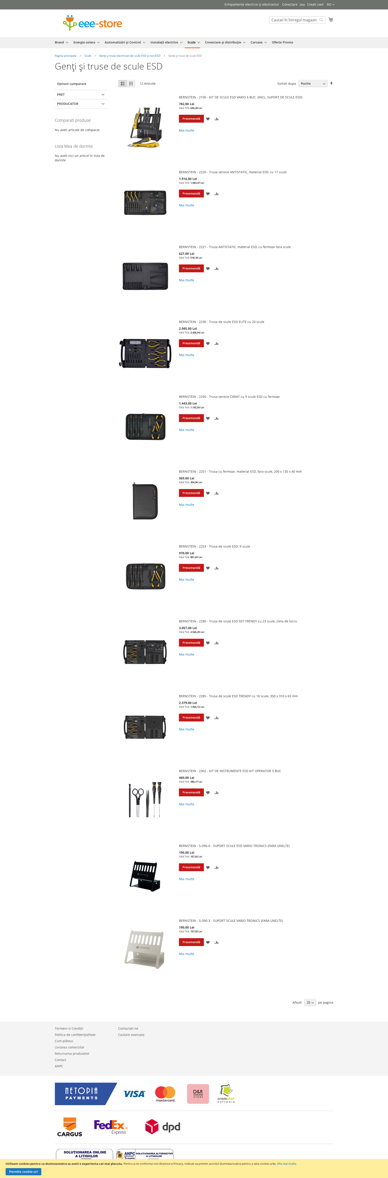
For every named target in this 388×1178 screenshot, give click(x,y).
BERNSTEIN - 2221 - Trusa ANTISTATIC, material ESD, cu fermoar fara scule (235, 247)
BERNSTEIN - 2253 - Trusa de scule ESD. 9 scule (214, 546)
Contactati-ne (128, 1028)
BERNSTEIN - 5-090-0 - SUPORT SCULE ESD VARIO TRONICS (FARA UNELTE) (234, 846)
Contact (60, 1060)
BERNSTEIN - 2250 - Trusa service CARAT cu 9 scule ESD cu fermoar (229, 396)
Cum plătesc (64, 1041)
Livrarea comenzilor (69, 1047)
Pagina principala (66, 56)
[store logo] (92, 23)
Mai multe (186, 130)
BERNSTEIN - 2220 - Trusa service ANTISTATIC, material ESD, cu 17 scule (233, 172)
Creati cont (315, 4)
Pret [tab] (61, 94)
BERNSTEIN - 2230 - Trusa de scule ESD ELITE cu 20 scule (221, 322)
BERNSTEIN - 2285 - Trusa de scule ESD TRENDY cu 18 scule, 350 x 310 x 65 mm (238, 696)
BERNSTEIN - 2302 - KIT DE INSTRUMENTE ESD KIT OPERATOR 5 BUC (230, 771)
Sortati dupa (286, 83)
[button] (331, 4)
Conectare (290, 4)
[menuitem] (60, 42)
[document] (195, 1168)
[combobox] (297, 20)
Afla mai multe (286, 1164)
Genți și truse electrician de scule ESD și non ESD (130, 56)
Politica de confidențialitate (75, 1035)
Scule (88, 56)
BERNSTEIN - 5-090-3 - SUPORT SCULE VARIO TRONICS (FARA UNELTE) (231, 920)
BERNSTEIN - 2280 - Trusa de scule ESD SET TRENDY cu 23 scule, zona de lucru (238, 621)
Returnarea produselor (72, 1053)
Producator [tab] (67, 104)
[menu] (194, 42)
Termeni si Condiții (69, 1028)
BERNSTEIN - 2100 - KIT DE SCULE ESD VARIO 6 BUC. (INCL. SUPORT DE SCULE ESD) (240, 97)
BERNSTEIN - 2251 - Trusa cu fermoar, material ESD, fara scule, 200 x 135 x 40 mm (240, 471)
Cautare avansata (131, 1035)
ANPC (59, 1066)
